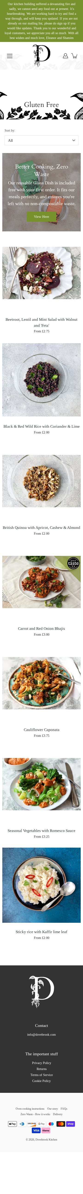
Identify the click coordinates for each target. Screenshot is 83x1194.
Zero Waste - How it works (35, 1114)
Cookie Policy (41, 1081)
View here (41, 216)
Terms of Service (41, 1075)
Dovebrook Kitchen (46, 1139)
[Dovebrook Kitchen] (41, 55)
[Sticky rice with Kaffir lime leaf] (41, 885)
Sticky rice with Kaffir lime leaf (41, 932)
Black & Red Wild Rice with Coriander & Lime (41, 426)
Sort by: (10, 130)
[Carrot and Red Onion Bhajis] (41, 582)
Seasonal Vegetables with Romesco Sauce (41, 830)
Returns (42, 1069)
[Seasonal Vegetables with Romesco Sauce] (41, 784)
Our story (52, 1108)
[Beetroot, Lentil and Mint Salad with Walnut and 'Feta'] (41, 273)
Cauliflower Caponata (41, 730)
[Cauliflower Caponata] (41, 683)
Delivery (57, 1114)
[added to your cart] (74, 55)
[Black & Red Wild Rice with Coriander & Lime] (41, 380)
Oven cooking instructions (30, 1108)
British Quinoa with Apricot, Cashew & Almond (41, 527)
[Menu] (10, 56)
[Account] (65, 55)
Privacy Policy (41, 1063)
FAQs (64, 1108)
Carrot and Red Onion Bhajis (41, 628)
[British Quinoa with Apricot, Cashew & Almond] (41, 481)
